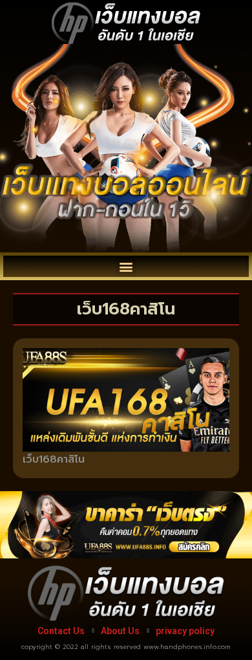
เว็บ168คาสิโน (54, 459)
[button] (126, 266)
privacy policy (185, 631)
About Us (120, 631)
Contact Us (61, 631)
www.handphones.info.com (187, 647)
